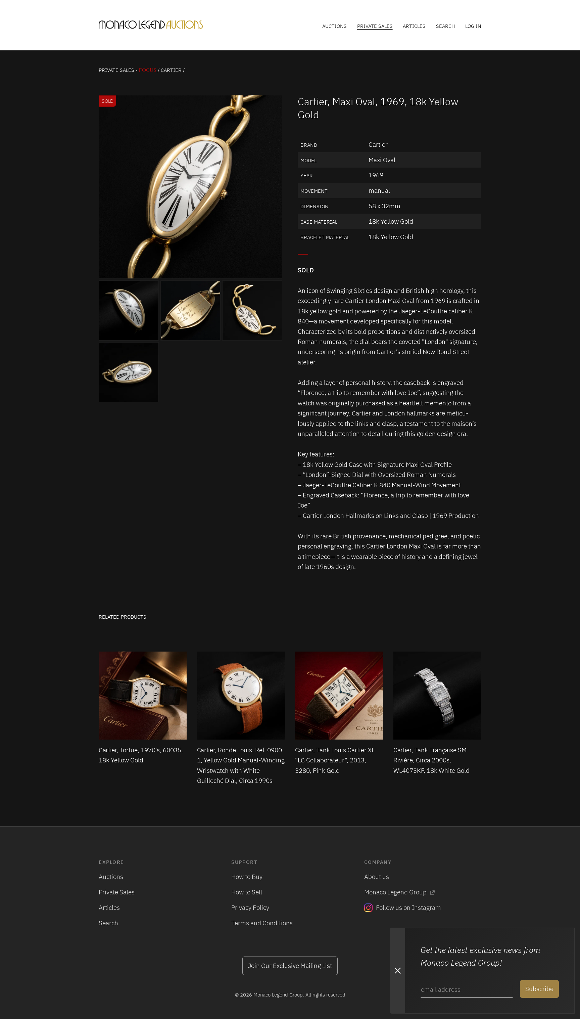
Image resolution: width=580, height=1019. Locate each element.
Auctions (334, 26)
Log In (473, 26)
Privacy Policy (250, 907)
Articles (414, 26)
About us (376, 876)
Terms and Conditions (262, 923)
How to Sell (246, 892)
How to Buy (246, 876)
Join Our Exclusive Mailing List (290, 965)
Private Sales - (127, 70)
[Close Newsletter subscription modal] (397, 971)
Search (445, 26)
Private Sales (375, 26)
